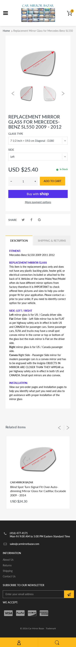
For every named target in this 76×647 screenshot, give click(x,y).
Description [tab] (19, 240)
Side (11, 149)
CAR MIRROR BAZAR (21, 482)
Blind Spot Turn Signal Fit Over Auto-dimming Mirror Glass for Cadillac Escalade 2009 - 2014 (38, 491)
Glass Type (15, 133)
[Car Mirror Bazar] (38, 12)
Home (6, 30)
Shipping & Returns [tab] (52, 240)
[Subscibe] (69, 594)
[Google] (39, 220)
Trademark (51, 628)
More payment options (38, 202)
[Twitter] (23, 220)
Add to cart (52, 181)
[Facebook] (31, 220)
